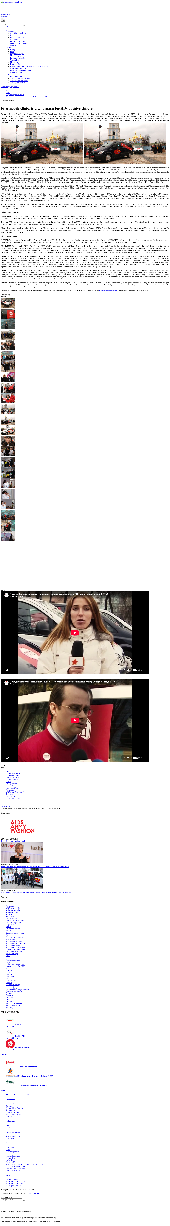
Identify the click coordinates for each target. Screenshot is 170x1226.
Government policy (13, 939)
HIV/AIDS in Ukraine (14, 941)
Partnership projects (17, 58)
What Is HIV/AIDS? (13, 1005)
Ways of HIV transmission (15, 1003)
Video (8, 771)
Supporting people (17, 54)
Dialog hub (14, 50)
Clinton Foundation (17, 72)
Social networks (11, 976)
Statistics (9, 983)
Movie (8, 956)
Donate (8, 927)
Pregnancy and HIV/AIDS (15, 966)
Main (7, 29)
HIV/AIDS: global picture (15, 947)
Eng (3, 20)
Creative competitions (13, 923)
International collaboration (15, 949)
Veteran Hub (14, 60)
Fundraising (10, 790)
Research (9, 970)
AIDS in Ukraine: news (19, 81)
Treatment (9, 786)
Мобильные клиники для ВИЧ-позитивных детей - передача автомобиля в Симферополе (36, 892)
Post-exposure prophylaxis (15, 964)
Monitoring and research (19, 43)
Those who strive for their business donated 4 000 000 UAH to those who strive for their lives (35, 867)
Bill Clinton (10, 916)
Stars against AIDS (12, 788)
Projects (8, 47)
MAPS (3, 1090)
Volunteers (9, 1001)
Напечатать (5, 806)
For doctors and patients (14, 937)
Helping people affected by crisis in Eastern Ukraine (29, 66)
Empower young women (15, 933)
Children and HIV (12, 778)
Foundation (10, 31)
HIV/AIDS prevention (14, 945)
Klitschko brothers (12, 794)
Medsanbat (14, 62)
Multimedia (10, 1121)
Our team (13, 35)
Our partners (14, 39)
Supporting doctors (12, 987)
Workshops (10, 1008)
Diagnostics (10, 925)
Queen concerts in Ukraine (20, 68)
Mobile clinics (11, 796)
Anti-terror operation (13, 910)
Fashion (8, 782)
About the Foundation (18, 33)
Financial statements (17, 41)
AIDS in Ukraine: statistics (20, 79)
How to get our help (13, 1136)
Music (8, 958)
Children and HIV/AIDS (15, 920)
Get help (4, 16)
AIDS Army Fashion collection (17, 792)
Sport (7, 979)
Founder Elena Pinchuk (18, 37)
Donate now (5, 14)
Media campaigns (16, 56)
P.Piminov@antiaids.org (108, 291)
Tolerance (9, 993)
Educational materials (13, 929)
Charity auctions (11, 784)
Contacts (13, 45)
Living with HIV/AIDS (14, 952)
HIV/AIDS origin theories (15, 943)
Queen (8, 968)
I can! (12, 52)
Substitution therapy (13, 985)
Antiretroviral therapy (13, 912)
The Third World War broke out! (13, 841)
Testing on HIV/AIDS (14, 991)
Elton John (9, 931)
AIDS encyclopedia (13, 908)
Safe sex (9, 972)
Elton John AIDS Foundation (21, 70)
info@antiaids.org (32, 1193)
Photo (8, 962)
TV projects (10, 997)
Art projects (10, 914)
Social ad (9, 974)
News (8, 74)
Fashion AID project (13, 798)
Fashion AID (15, 64)
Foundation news (16, 77)
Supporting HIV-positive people (17, 989)
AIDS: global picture (17, 83)
